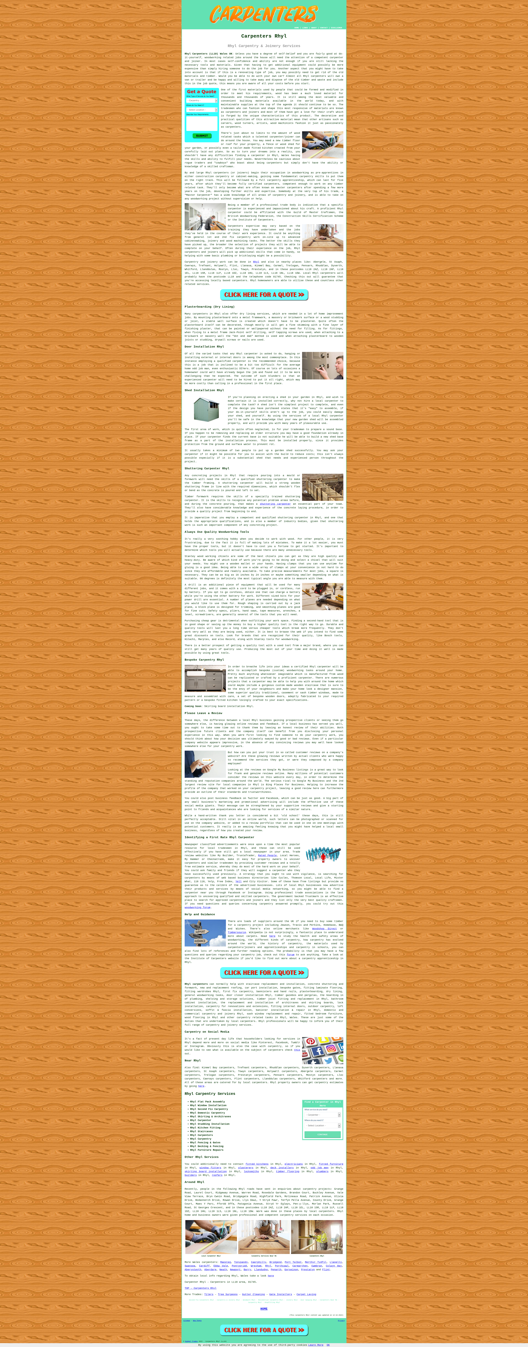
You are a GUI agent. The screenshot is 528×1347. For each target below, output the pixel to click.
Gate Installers (280, 1294)
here (272, 936)
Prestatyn (308, 1269)
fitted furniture (331, 1164)
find (196, 1067)
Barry (247, 1269)
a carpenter (256, 155)
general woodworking (199, 995)
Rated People (267, 855)
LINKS (305, 28)
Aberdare (210, 1269)
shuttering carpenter (275, 504)
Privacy (341, 1321)
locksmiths (251, 1171)
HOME (296, 28)
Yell (239, 881)
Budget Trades (191, 1341)
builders (191, 1175)
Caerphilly (258, 1262)
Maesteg (225, 1262)
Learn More (315, 1345)
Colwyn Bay (334, 1266)
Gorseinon (291, 1269)
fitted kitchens (257, 1164)
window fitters (210, 1167)
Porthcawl (282, 1266)
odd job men (319, 1167)
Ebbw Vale (221, 1266)
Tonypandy (241, 1262)
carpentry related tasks (255, 1017)
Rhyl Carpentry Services (210, 1094)
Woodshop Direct (324, 928)
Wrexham (256, 1266)
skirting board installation (206, 1171)
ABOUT (314, 28)
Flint (326, 1269)
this (297, 1050)
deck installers (282, 1167)
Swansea (190, 1266)
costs (279, 83)
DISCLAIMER (336, 28)
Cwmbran (316, 1266)
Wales (293, 1017)
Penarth (276, 1269)
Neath (223, 1269)
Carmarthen (300, 1266)
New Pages (197, 1321)
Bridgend (276, 1262)
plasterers (245, 1167)
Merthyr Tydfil (315, 1262)
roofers (217, 1175)
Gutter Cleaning (253, 1294)
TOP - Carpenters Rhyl (200, 1288)
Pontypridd (239, 1266)
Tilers (208, 1294)
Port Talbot (293, 1262)
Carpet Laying (306, 1294)
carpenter (239, 361)
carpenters (318, 76)
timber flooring (287, 1171)
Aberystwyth (193, 1269)
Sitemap (186, 1321)
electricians (294, 1164)
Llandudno (261, 1269)
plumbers (322, 1171)
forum (290, 954)
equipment (299, 65)
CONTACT (324, 28)
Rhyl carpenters (196, 984)
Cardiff (204, 1266)
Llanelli (336, 1262)
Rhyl (256, 262)
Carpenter (191, 1282)
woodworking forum (197, 907)
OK (328, 1345)
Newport (235, 1269)
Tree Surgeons (228, 1294)
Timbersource (237, 932)
